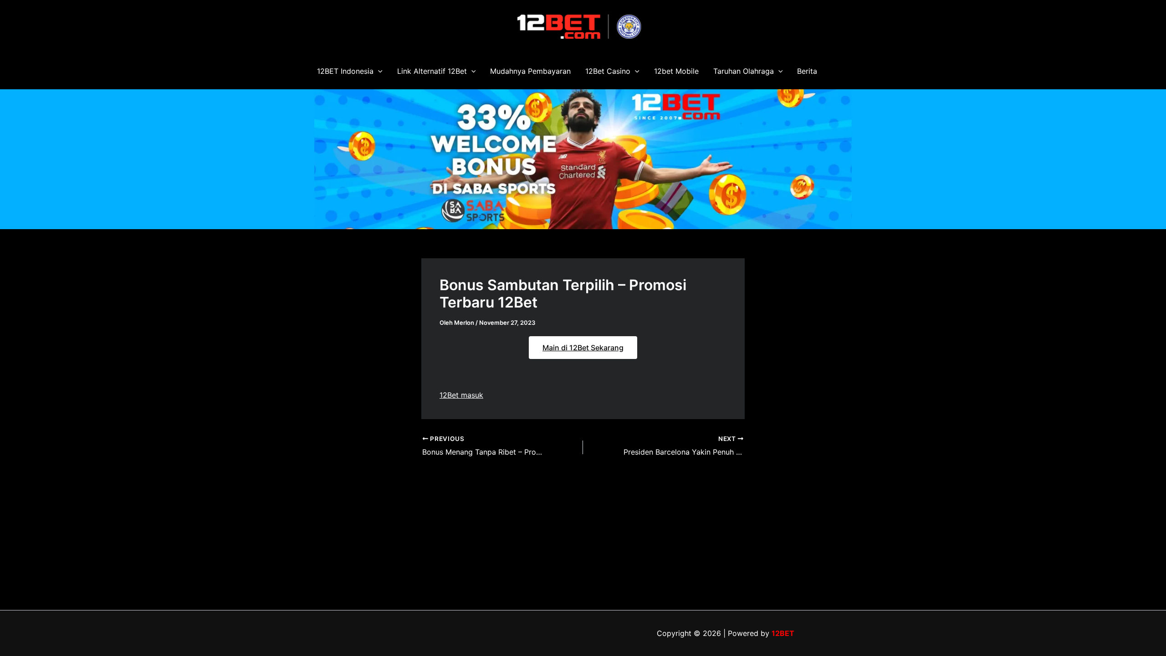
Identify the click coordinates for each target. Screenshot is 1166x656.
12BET (783, 633)
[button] (378, 71)
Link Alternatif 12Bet (432, 71)
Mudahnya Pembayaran (530, 71)
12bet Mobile (676, 71)
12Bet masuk (461, 395)
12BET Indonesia (345, 71)
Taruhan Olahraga (743, 71)
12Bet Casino (607, 71)
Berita (807, 71)
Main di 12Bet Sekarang (583, 347)
